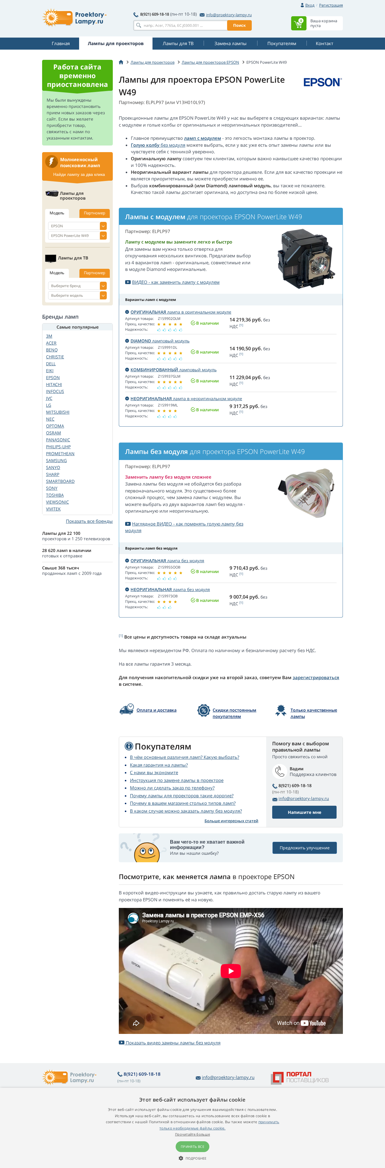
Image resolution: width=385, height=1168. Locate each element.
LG (48, 405)
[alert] (192, 1128)
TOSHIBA (55, 495)
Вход (309, 5)
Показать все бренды (89, 521)
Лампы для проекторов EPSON (210, 62)
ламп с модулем (202, 138)
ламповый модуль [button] (160, 341)
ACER (51, 343)
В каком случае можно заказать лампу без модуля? (186, 811)
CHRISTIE (55, 357)
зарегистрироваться (316, 677)
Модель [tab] (57, 213)
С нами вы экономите (154, 772)
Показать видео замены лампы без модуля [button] (172, 1043)
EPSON (53, 377)
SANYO (53, 467)
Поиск (239, 25)
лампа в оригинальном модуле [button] (181, 312)
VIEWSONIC (57, 502)
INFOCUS (55, 391)
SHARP (52, 474)
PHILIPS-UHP (58, 446)
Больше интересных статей (231, 820)
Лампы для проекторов (152, 62)
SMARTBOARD (60, 481)
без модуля (172, 145)
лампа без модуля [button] (167, 560)
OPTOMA (55, 426)
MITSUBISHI (57, 412)
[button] (192, 1158)
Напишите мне (304, 812)
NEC (50, 419)
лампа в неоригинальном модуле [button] (186, 398)
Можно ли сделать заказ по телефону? (172, 788)
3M (49, 336)
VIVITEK (53, 509)
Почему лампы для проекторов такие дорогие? (181, 795)
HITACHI (54, 384)
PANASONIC (58, 440)
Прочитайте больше (192, 1134)
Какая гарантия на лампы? (159, 765)
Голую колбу (145, 145)
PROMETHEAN (60, 453)
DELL (51, 363)
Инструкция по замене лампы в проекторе (176, 780)
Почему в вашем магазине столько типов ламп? (183, 803)
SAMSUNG (56, 460)
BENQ (52, 350)
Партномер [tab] (94, 213)
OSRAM (53, 433)
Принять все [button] (192, 1146)
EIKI (50, 370)
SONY (51, 488)
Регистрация (331, 5)
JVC (49, 398)
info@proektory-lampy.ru (229, 14)
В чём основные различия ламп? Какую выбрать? (184, 757)
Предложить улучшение (305, 848)
